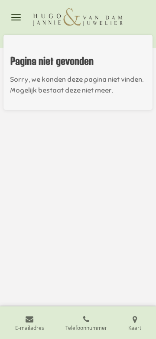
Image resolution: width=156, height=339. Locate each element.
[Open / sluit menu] (16, 17)
